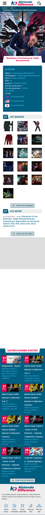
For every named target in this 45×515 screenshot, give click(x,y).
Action (14, 78)
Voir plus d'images (24, 205)
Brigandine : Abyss (11, 366)
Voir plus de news (24, 234)
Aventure (21, 78)
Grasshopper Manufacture (23, 73)
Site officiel (9, 91)
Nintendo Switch (20, 83)
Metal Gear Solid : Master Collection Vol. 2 (33, 370)
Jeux (12, 8)
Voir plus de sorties (24, 480)
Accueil (4, 8)
